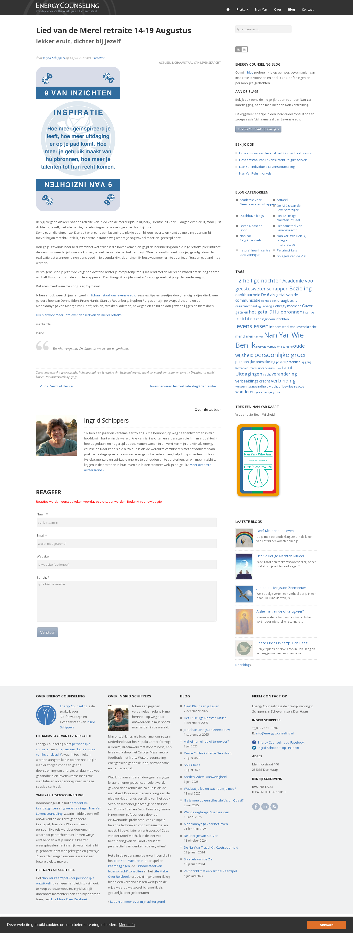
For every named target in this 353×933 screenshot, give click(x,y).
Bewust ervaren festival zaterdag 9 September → (185, 386)
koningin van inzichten (272, 319)
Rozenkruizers (246, 368)
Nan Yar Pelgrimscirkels (251, 238)
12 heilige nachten (258, 280)
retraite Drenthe (190, 372)
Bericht (43, 577)
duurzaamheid (246, 306)
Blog (291, 9)
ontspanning (284, 346)
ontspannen (171, 372)
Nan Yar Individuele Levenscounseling (267, 166)
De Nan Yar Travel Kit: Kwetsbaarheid (211, 847)
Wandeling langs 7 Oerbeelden (206, 812)
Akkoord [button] (327, 925)
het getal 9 (260, 312)
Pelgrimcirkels (287, 250)
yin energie (264, 392)
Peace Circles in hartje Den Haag (281, 643)
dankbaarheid (247, 294)
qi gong (306, 362)
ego (260, 306)
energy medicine (288, 305)
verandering (284, 374)
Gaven (307, 305)
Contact (308, 9)
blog (250, 72)
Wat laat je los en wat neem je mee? (210, 788)
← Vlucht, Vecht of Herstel (54, 386)
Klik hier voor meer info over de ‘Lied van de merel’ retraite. (80, 315)
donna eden (269, 300)
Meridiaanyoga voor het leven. (206, 824)
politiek (281, 362)
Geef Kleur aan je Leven (275, 530)
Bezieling (300, 288)
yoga (74, 377)
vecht (267, 374)
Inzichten (245, 318)
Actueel (165, 63)
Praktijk (242, 9)
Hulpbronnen (287, 312)
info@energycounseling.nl (275, 733)
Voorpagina (228, 9)
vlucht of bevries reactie (286, 386)
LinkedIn (265, 806)
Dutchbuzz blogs (252, 215)
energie (268, 306)
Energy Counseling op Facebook (281, 742)
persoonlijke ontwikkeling (255, 361)
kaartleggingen (119, 866)
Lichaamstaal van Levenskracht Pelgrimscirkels (273, 160)
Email (42, 535)
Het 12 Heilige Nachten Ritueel (288, 217)
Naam (42, 514)
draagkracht (287, 300)
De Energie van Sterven (201, 835)
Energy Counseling (73, 706)
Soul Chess (192, 765)
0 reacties (98, 58)
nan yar (258, 336)
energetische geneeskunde (60, 372)
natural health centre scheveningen (255, 252)
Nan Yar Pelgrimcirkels (255, 173)
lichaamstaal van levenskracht (99, 372)
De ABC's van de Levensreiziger (289, 207)
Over (277, 9)
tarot (287, 367)
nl (238, 49)
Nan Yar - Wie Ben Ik (128, 860)
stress (277, 368)
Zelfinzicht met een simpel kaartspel (210, 871)
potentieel (293, 362)
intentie (308, 312)
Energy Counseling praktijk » (258, 129)
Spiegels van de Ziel (291, 256)
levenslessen (252, 326)
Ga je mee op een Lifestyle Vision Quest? (213, 800)
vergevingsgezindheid (251, 386)
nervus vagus (266, 346)
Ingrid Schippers (54, 58)
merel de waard (152, 372)
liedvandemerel (130, 372)
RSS (274, 806)
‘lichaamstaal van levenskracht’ (113, 295)
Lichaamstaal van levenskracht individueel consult (275, 153)
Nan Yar (261, 9)
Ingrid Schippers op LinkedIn (278, 747)
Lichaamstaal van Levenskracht (196, 63)
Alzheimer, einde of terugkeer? (280, 611)
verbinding (283, 380)
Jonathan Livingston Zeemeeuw (281, 587)
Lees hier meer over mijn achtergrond (137, 901)
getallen (241, 312)
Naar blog (242, 665)
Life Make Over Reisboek (69, 899)
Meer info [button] (127, 925)
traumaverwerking (58, 377)
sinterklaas (265, 368)
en (244, 49)
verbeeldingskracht (252, 381)
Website (43, 556)
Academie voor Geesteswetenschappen (258, 202)
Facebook (256, 806)
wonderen (245, 391)
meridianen (244, 336)
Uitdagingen (248, 374)
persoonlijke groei (279, 354)
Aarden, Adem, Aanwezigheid (205, 777)
